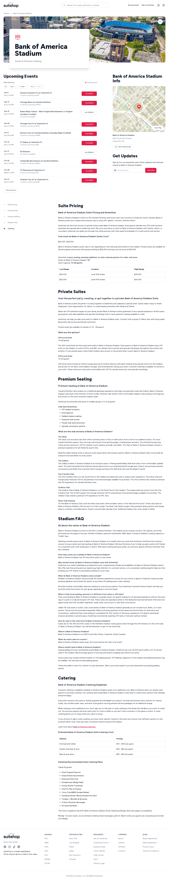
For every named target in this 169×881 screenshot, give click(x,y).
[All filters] (6, 87)
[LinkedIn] (18, 846)
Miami (71, 847)
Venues (6, 13)
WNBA (47, 859)
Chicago (72, 859)
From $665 (89, 134)
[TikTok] (14, 846)
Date (11, 86)
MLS (46, 855)
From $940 (89, 103)
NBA (46, 843)
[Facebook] (5, 846)
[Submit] (64, 5)
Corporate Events (101, 843)
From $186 (89, 180)
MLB (46, 847)
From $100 (89, 124)
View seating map (124, 147)
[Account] (163, 5)
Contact (121, 851)
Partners (121, 847)
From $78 (89, 94)
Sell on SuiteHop (148, 5)
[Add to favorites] (160, 21)
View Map (158, 128)
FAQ (95, 859)
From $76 (89, 171)
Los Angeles (74, 843)
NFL (46, 838)
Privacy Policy (148, 847)
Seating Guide (99, 847)
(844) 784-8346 (11, 842)
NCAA (47, 863)
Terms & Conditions (151, 851)
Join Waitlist (89, 112)
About (120, 838)
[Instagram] (9, 846)
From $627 (89, 162)
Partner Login (99, 863)
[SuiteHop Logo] (11, 5)
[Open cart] (158, 5)
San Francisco (75, 855)
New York (73, 838)
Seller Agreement (150, 843)
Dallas (71, 851)
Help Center (99, 855)
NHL (46, 851)
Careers (121, 843)
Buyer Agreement (150, 838)
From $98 (89, 143)
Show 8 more (11, 190)
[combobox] (84, 5)
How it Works (99, 851)
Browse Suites (133, 5)
